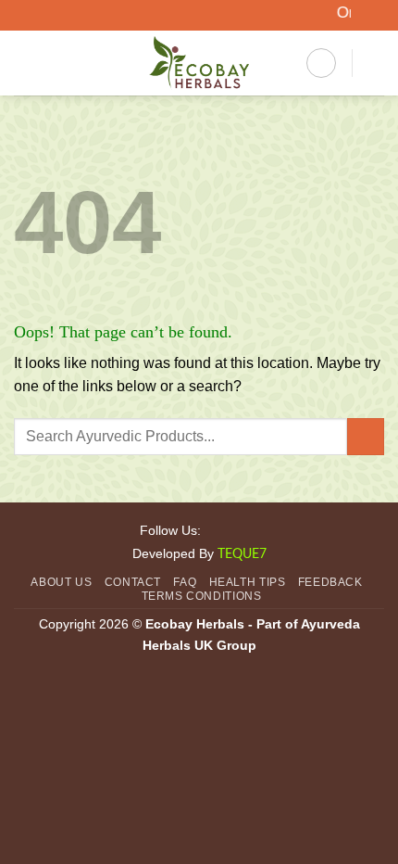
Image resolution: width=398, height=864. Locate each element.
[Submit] (365, 436)
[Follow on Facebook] (216, 530)
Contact (133, 582)
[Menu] (25, 63)
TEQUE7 (242, 554)
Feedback (330, 582)
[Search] (321, 63)
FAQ (184, 582)
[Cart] (375, 63)
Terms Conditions (202, 596)
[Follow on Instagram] (239, 530)
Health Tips (247, 582)
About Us (61, 582)
